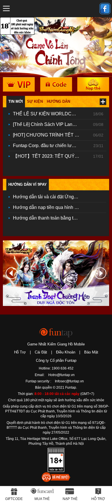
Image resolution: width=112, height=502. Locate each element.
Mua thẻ (42, 499)
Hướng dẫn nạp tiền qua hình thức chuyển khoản (48, 207)
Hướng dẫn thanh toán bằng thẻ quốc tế (48, 218)
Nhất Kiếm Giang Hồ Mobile (57, 27)
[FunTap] (56, 332)
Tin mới (15, 101)
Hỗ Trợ (20, 352)
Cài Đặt (41, 352)
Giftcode (14, 499)
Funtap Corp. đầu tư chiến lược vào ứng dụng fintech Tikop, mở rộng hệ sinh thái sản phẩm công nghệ (48, 145)
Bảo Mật (91, 352)
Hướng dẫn (58, 101)
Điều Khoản (65, 352)
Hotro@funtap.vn (61, 375)
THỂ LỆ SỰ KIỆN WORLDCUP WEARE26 (48, 113)
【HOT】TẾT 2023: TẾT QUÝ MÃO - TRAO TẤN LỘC (48, 156)
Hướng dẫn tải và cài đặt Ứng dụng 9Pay (48, 196)
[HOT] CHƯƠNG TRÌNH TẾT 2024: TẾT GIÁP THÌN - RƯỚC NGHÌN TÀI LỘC (48, 135)
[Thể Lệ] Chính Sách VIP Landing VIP (48, 124)
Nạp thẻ (70, 499)
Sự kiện (35, 101)
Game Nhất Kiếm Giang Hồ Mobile (56, 344)
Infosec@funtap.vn (69, 381)
